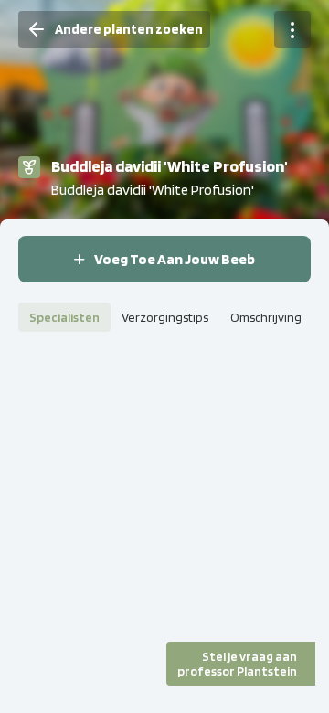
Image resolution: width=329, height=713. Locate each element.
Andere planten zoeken (129, 29)
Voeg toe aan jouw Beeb (174, 259)
